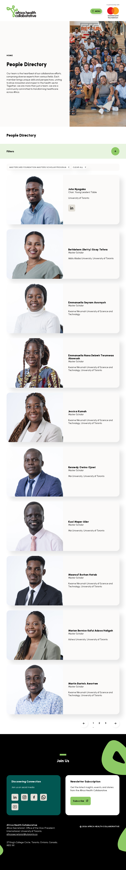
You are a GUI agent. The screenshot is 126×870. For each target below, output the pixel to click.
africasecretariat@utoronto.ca (22, 834)
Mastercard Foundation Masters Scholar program (37, 167)
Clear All (78, 167)
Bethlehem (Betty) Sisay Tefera (87, 249)
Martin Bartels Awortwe (83, 683)
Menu (97, 11)
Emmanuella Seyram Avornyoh (87, 302)
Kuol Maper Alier (78, 521)
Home (10, 55)
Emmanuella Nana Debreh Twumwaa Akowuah (91, 357)
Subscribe (78, 801)
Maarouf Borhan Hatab (82, 574)
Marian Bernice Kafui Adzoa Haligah (90, 630)
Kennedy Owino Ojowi (81, 467)
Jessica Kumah (77, 411)
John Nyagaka (77, 189)
